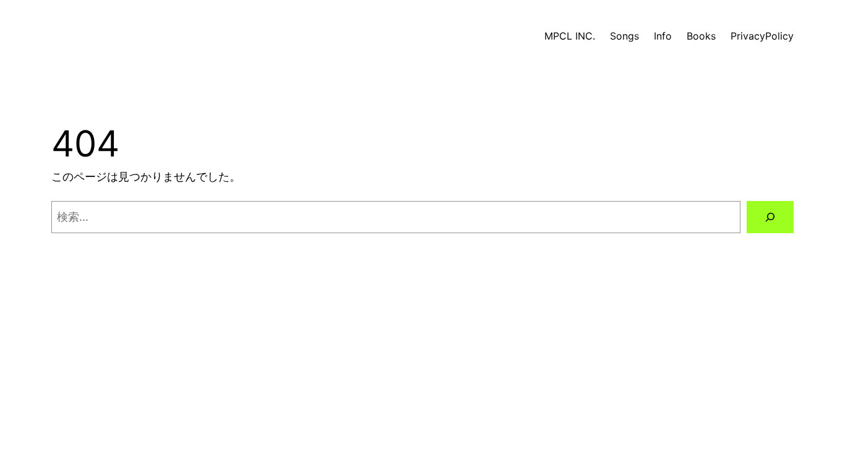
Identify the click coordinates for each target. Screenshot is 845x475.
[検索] (770, 217)
